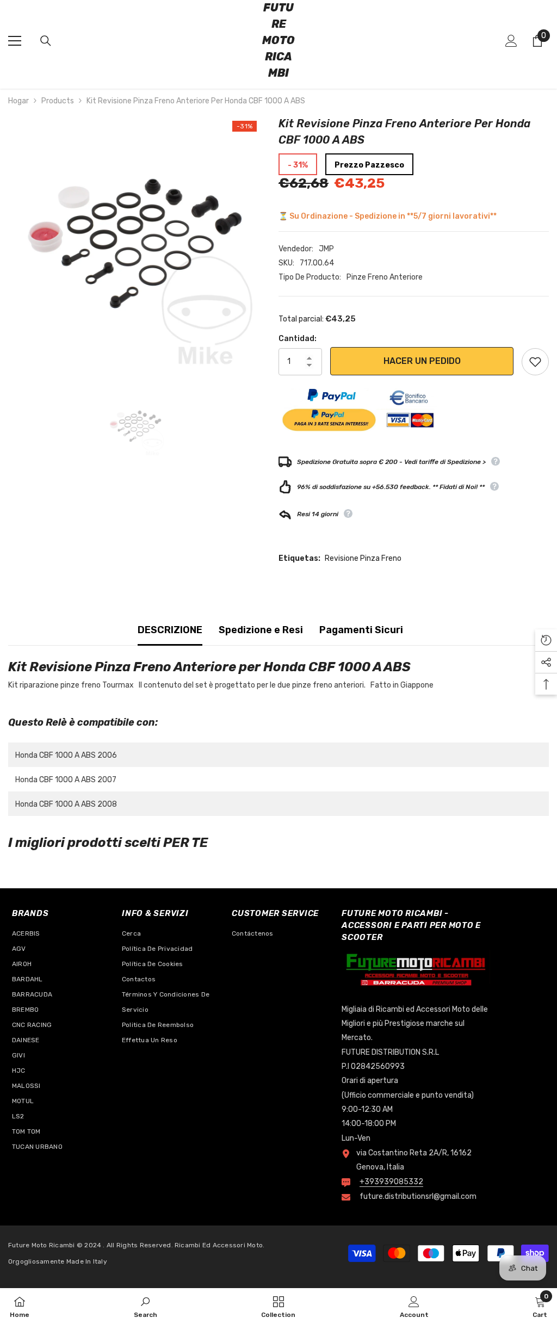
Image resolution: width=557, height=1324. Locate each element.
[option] (135, 242)
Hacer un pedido (422, 361)
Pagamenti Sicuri (361, 630)
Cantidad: (297, 338)
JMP (326, 248)
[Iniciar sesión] (511, 41)
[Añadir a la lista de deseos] (535, 361)
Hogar (18, 101)
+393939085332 (391, 1181)
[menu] (14, 40)
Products (57, 101)
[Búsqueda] (45, 40)
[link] (145, 1306)
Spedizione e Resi (261, 630)
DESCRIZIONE (170, 630)
